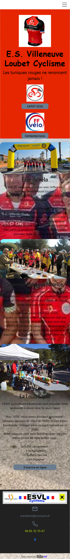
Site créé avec (28, 556)
